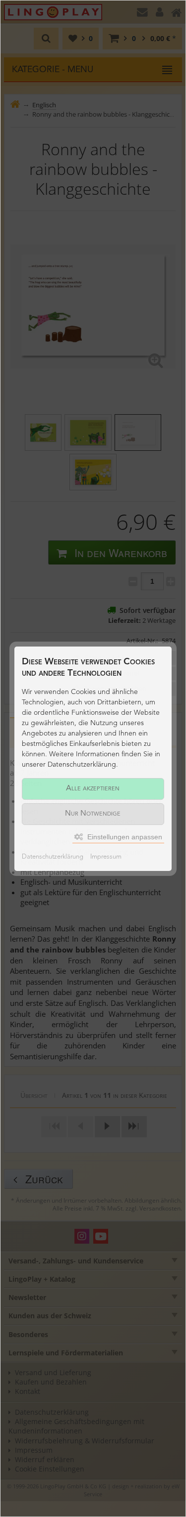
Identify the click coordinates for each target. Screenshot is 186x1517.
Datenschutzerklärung (52, 857)
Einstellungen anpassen (123, 837)
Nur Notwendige (93, 814)
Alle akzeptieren (93, 788)
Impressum (106, 857)
